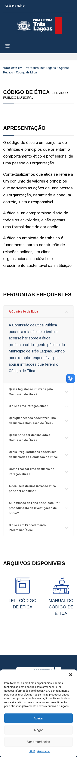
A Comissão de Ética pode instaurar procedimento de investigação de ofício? (34, 508)
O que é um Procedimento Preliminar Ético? (27, 527)
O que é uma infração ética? (28, 406)
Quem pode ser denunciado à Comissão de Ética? (29, 437)
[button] (70, 675)
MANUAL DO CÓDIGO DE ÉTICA (61, 607)
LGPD (32, 751)
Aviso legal (43, 751)
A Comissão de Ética (23, 311)
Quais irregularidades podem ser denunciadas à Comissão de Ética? (34, 454)
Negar (38, 730)
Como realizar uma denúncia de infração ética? (31, 471)
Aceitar (38, 718)
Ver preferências (38, 742)
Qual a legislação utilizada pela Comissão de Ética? (31, 391)
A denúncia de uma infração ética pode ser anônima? (32, 488)
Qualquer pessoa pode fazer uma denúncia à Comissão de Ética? (32, 420)
